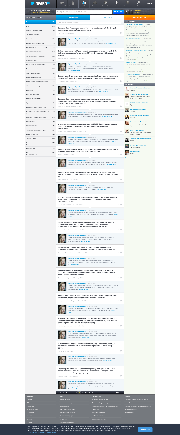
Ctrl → (118, 392)
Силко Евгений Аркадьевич (138, 109)
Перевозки (40, 90)
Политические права (40, 94)
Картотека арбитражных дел (100, 399)
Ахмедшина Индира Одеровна (139, 115)
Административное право (40, 30)
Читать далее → (111, 43)
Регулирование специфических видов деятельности (40, 112)
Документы (95, 5)
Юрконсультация (128, 5)
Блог (117, 5)
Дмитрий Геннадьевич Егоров (139, 103)
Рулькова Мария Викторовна (77, 39)
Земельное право (40, 60)
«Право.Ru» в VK (130, 412)
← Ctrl (59, 392)
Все (40, 22)
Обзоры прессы (31, 403)
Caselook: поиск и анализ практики (135, 403)
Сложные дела (40, 121)
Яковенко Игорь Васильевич (139, 94)
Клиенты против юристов (67, 412)
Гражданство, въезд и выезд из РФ (40, 47)
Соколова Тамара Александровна (140, 138)
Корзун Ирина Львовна (137, 130)
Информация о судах (98, 412)
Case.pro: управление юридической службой (138, 406)
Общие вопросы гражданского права (40, 81)
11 (82, 392)
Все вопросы (107, 17)
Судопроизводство (40, 134)
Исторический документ (67, 422)
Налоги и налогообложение (40, 69)
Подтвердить (145, 429)
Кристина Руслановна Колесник (140, 88)
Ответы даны (73, 17)
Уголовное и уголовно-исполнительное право (40, 143)
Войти (138, 5)
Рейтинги (29, 422)
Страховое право (40, 126)
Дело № (29, 419)
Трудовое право (40, 138)
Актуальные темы (32, 409)
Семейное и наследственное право (40, 117)
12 (86, 392)
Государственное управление (40, 43)
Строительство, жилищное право (40, 130)
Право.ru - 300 (62, 5)
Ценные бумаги (40, 148)
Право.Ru (40, 3)
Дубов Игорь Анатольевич (138, 145)
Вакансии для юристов (99, 419)
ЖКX (84, 5)
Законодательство (65, 399)
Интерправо (30, 406)
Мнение (29, 416)
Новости (29, 399)
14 (92, 392)
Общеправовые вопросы (40, 77)
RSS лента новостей (98, 416)
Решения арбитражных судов (101, 403)
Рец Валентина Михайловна (138, 122)
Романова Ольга (135, 151)
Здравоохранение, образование (40, 56)
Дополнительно (150, 5)
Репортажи (30, 412)
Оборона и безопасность (40, 73)
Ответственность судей (67, 403)
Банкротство (63, 419)
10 (79, 392)
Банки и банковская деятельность (40, 39)
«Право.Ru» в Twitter (131, 409)
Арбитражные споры (40, 34)
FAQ (40, 26)
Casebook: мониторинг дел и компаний (136, 399)
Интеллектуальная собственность (40, 64)
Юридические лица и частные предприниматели (40, 153)
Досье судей (95, 409)
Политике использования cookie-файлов (42, 432)
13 (89, 392)
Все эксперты (129, 158)
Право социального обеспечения (40, 107)
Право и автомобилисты (40, 98)
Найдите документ (40, 11)
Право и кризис (40, 103)
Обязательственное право (40, 86)
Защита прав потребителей (40, 52)
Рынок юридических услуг (67, 409)
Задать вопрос (139, 17)
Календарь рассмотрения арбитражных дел (105, 406)
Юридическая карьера (66, 416)
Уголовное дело (64, 406)
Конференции (73, 5)
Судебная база (106, 5)
